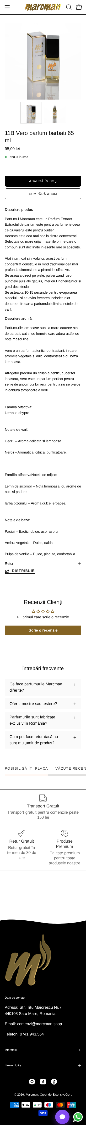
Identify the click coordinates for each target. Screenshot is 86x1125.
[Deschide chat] (62, 1117)
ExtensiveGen (62, 1094)
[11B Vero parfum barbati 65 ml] (31, 112)
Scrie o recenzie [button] (43, 630)
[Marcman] (43, 7)
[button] (68, 7)
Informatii (11, 1050)
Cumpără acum (43, 194)
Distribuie (23, 571)
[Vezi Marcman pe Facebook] (54, 1081)
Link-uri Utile (13, 1065)
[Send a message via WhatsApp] (78, 1117)
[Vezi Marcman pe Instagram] (32, 1081)
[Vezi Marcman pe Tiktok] (43, 1081)
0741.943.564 (32, 1034)
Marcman (32, 1094)
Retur (9, 563)
